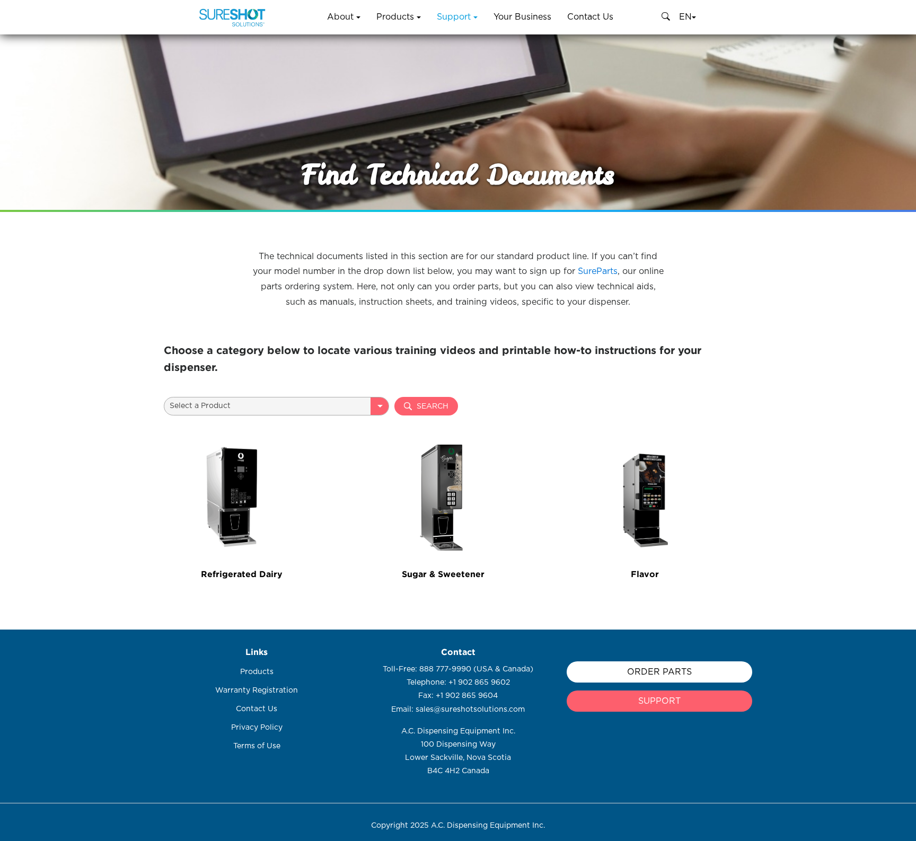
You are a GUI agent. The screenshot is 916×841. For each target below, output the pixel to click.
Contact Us (590, 17)
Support (455, 17)
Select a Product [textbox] (200, 406)
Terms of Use (256, 746)
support (659, 701)
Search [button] (432, 406)
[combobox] (276, 406)
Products (396, 17)
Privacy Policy (257, 727)
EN (685, 17)
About (341, 17)
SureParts (598, 271)
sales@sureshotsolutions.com (470, 709)
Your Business (522, 17)
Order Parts (659, 672)
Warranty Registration (256, 690)
